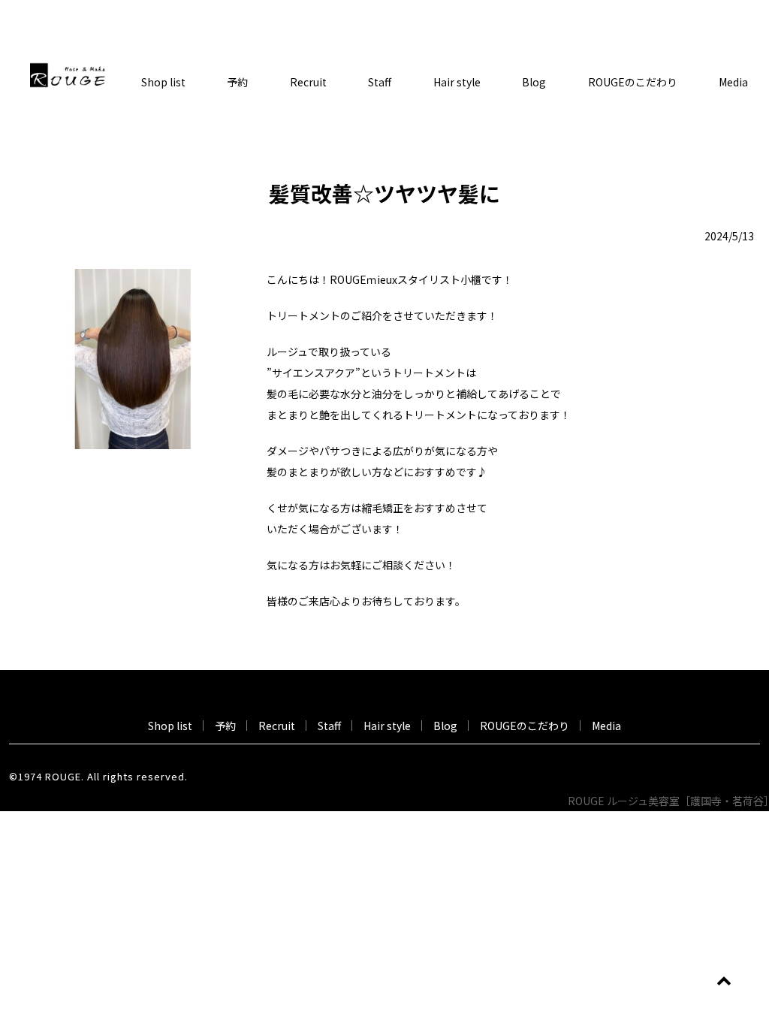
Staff (379, 81)
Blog (534, 81)
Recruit (308, 81)
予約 (237, 81)
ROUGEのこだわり (632, 81)
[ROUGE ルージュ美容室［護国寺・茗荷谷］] (67, 73)
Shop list (163, 81)
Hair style (457, 81)
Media (606, 725)
